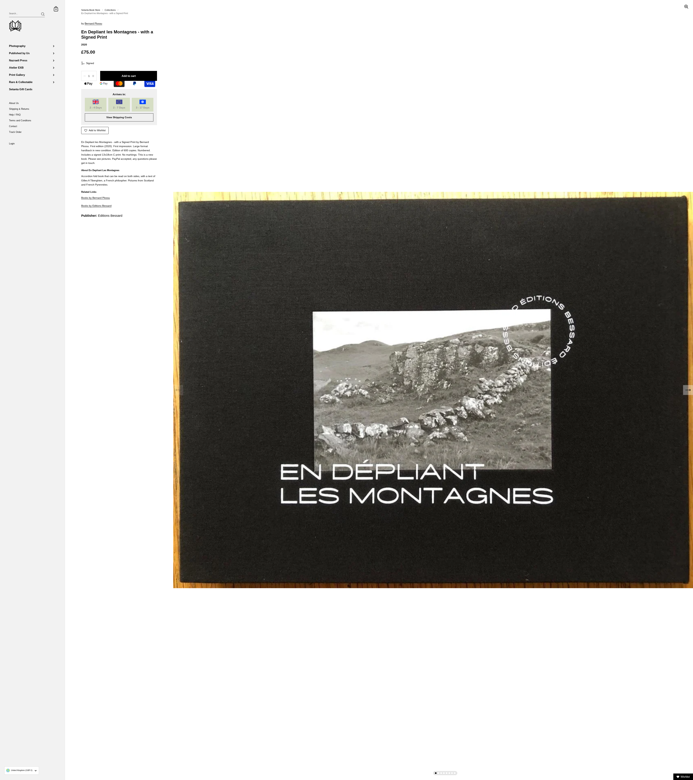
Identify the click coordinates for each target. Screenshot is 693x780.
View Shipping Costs (119, 117)
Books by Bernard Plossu (95, 198)
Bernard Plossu (93, 23)
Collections (110, 10)
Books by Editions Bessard (96, 205)
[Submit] (43, 14)
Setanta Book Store (90, 10)
